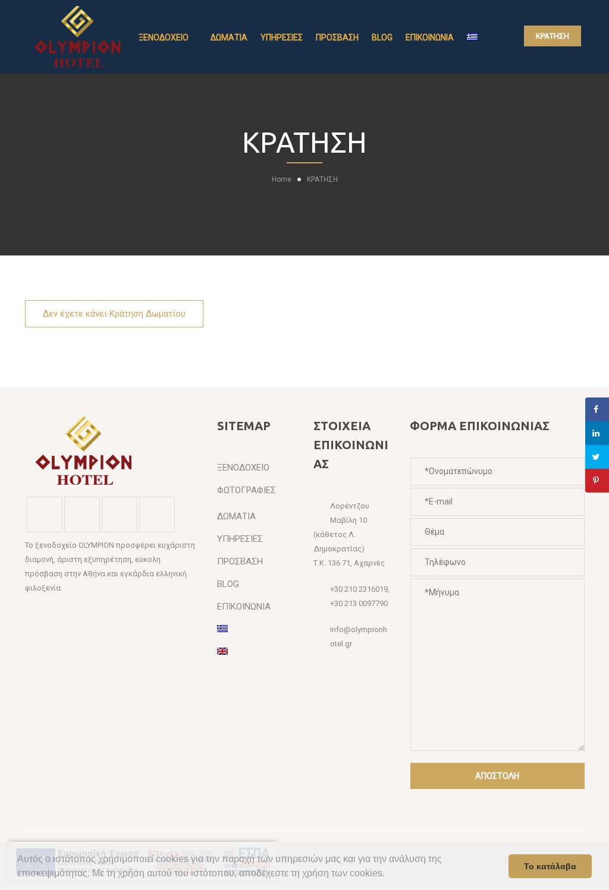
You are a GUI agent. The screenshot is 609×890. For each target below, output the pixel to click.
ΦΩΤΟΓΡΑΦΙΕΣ (246, 490)
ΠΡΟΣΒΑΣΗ (337, 37)
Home (281, 179)
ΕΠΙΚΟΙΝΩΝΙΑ (430, 37)
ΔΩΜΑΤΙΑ (229, 37)
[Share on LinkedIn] (597, 433)
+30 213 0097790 (359, 603)
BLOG (382, 37)
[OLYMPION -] (78, 36)
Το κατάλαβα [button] (550, 866)
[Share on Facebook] (597, 409)
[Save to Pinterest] (597, 481)
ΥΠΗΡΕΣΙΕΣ (281, 37)
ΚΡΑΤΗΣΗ (552, 35)
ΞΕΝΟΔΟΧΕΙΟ (164, 37)
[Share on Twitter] (597, 457)
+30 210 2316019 (359, 589)
